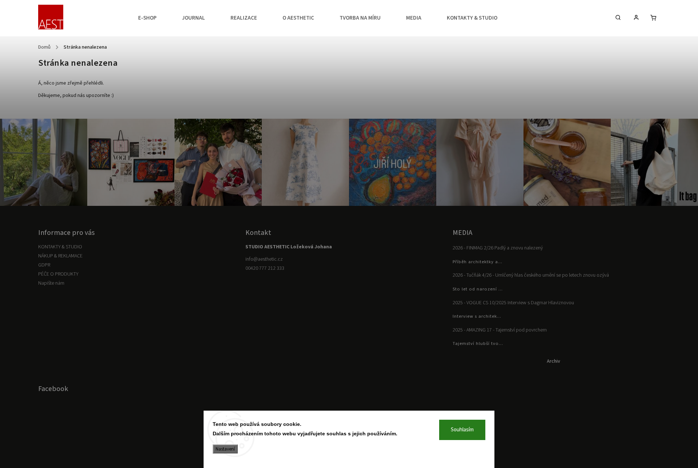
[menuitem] (153, 18)
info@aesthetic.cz (264, 259)
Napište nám (51, 283)
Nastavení (225, 448)
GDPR (44, 265)
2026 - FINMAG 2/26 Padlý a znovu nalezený (498, 248)
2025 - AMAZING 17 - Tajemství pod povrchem (500, 330)
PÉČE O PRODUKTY (58, 274)
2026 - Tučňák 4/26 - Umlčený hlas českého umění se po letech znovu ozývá (531, 275)
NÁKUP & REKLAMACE (60, 256)
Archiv (553, 361)
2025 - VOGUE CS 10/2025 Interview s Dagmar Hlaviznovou (513, 302)
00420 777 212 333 (264, 268)
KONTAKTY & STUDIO (60, 247)
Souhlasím (462, 430)
